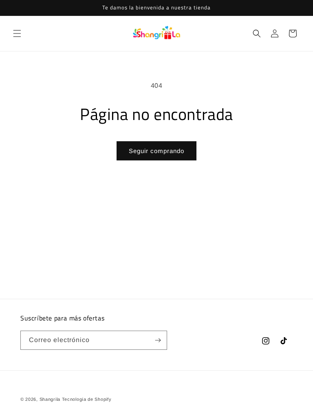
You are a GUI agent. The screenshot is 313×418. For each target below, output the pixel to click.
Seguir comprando (156, 150)
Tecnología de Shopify (87, 399)
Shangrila (50, 399)
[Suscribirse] (158, 340)
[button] (17, 33)
